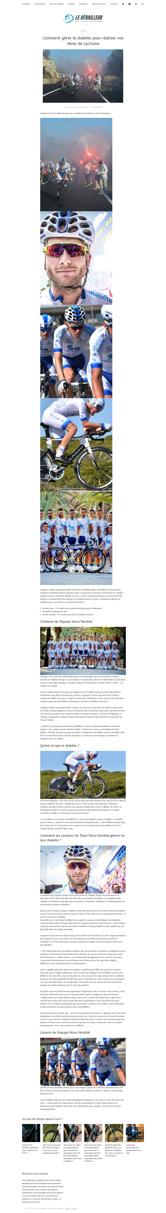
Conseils (71, 4)
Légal (67, 1208)
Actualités (26, 4)
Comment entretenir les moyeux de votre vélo (133, 1148)
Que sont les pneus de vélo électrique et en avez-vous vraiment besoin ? (52, 1148)
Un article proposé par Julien (76, 107)
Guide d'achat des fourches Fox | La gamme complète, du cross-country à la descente (114, 1150)
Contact (74, 1208)
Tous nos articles (99, 4)
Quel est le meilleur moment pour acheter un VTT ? (30, 1148)
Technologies (39, 4)
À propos (114, 4)
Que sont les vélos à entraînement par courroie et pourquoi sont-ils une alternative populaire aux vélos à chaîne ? (73, 1152)
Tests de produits (57, 4)
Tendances (83, 4)
